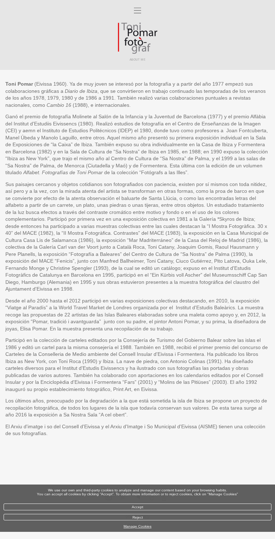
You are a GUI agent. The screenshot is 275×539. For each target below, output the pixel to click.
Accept (137, 507)
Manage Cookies (137, 526)
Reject (137, 517)
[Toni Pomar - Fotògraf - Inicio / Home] (137, 38)
